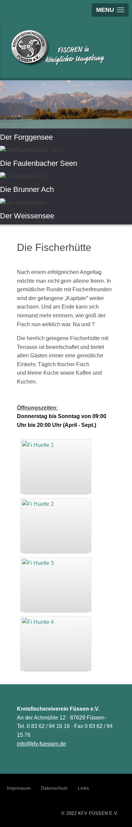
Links (83, 788)
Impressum (19, 788)
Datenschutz (54, 788)
